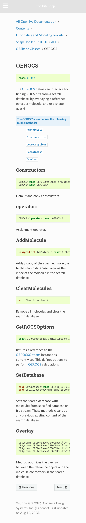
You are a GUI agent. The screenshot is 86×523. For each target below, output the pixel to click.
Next (61, 487)
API (53, 42)
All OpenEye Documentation (36, 21)
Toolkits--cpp (45, 6)
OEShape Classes (28, 49)
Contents (22, 28)
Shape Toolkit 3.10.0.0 (31, 42)
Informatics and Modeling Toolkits (40, 35)
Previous (27, 487)
